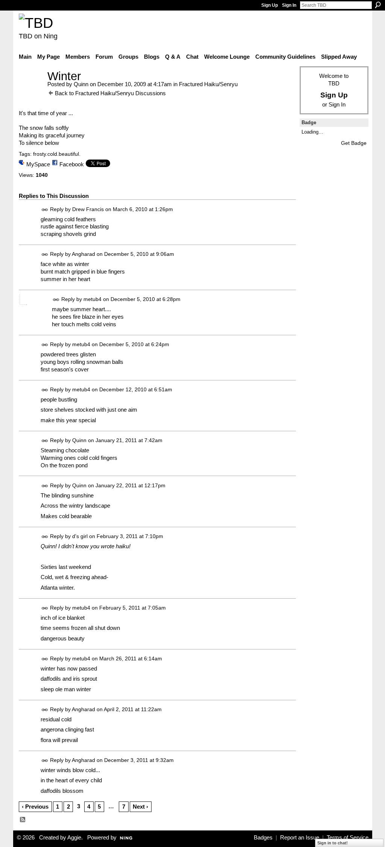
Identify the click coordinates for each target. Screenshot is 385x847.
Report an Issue (299, 838)
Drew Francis (88, 209)
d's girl (80, 536)
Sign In (289, 5)
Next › (140, 806)
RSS (23, 820)
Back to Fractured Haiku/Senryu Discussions (110, 93)
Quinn (81, 84)
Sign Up (269, 5)
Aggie (74, 838)
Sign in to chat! (332, 843)
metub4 (92, 299)
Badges (263, 838)
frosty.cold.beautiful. (56, 154)
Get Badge (354, 143)
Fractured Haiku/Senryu (208, 84)
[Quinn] (31, 90)
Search (378, 5)
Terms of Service (347, 838)
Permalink (45, 209)
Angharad (83, 254)
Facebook (71, 164)
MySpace (38, 164)
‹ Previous (35, 806)
